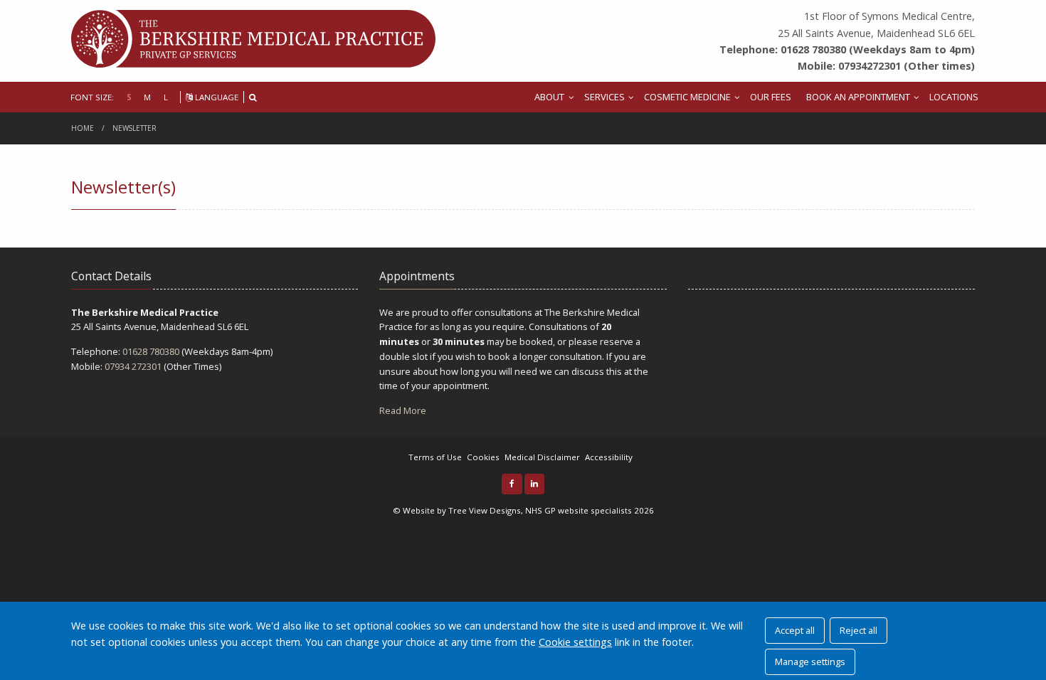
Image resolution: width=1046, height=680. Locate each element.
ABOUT (549, 96)
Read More (402, 410)
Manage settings (810, 661)
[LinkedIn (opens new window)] (534, 484)
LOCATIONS (953, 96)
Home (82, 128)
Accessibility (609, 457)
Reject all (858, 630)
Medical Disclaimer (542, 457)
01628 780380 (150, 351)
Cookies (483, 457)
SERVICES (604, 96)
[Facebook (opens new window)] (512, 484)
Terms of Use (435, 457)
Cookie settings (575, 642)
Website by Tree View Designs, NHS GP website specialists (517, 510)
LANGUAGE (215, 97)
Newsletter (134, 128)
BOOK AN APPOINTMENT (858, 96)
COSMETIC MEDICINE (687, 96)
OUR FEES (770, 96)
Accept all (795, 630)
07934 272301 (133, 366)
